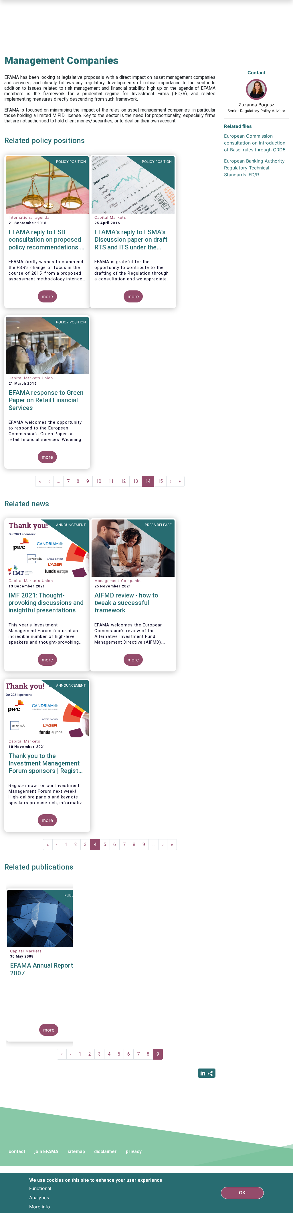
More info (39, 1207)
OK (242, 1192)
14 (149, 482)
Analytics (39, 1197)
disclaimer (105, 1151)
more (47, 296)
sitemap (76, 1151)
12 (125, 481)
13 (137, 481)
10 (100, 481)
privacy (134, 1151)
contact (17, 1151)
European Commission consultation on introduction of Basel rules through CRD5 (255, 143)
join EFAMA (46, 1151)
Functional (40, 1188)
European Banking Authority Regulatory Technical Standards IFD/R (254, 167)
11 (112, 481)
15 (162, 481)
